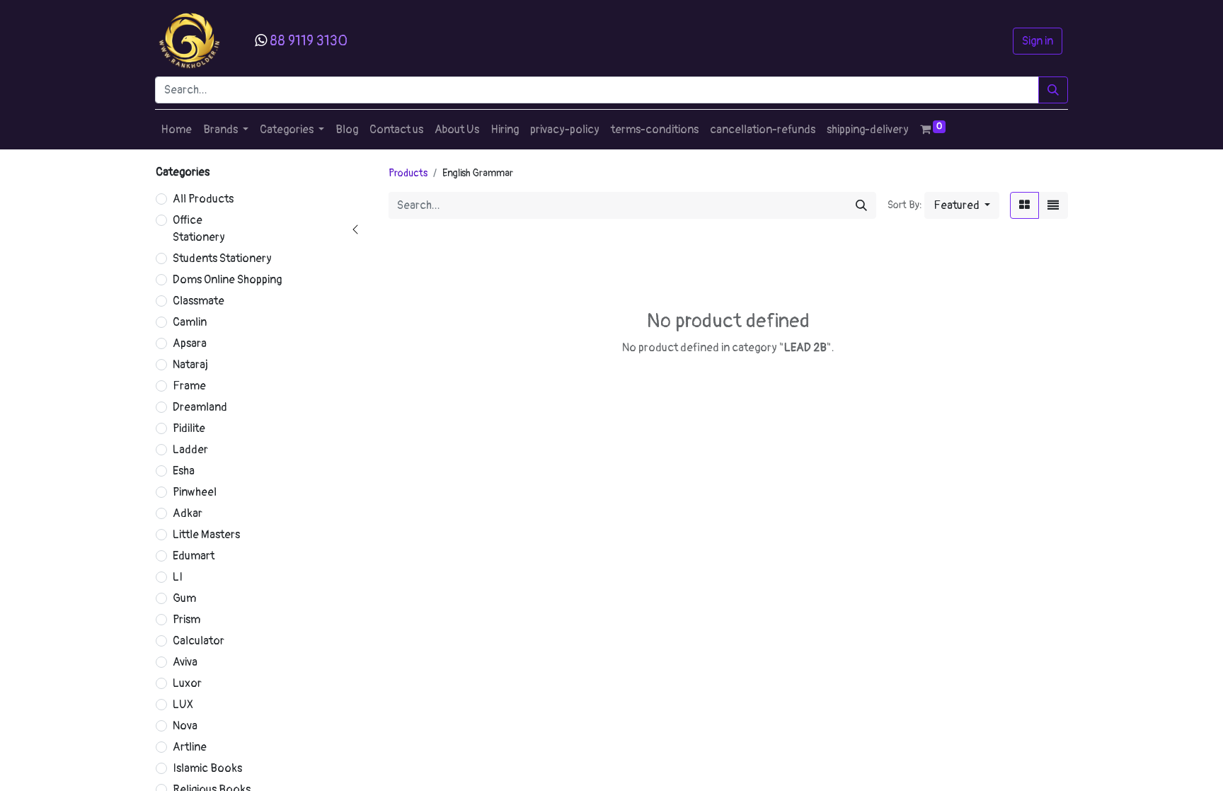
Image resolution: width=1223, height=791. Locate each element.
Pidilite (189, 428)
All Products (203, 199)
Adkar (187, 513)
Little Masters (206, 535)
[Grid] (1024, 205)
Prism (186, 620)
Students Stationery (222, 258)
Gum (184, 598)
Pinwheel (195, 492)
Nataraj (190, 365)
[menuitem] (176, 129)
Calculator (198, 641)
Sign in (1037, 41)
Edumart (193, 556)
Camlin (190, 322)
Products (408, 173)
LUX (183, 705)
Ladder (190, 450)
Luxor (187, 683)
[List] (1053, 205)
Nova (185, 726)
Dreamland (200, 407)
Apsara (190, 343)
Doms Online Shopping (227, 280)
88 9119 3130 (309, 41)
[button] (961, 205)
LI (178, 577)
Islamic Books (207, 768)
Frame (189, 386)
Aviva (185, 662)
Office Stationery (199, 228)
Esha (184, 471)
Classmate (198, 301)
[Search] (1053, 89)
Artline (190, 747)
